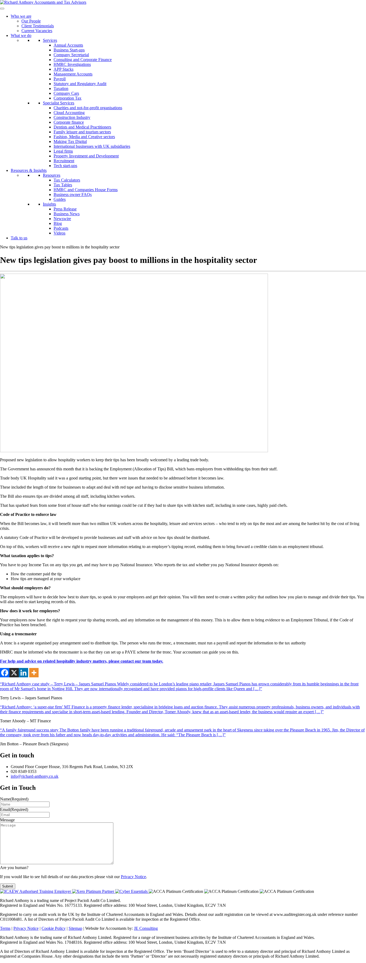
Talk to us (19, 238)
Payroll (60, 79)
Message (7, 820)
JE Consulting (146, 928)
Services (50, 40)
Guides (60, 199)
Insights (49, 204)
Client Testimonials (37, 26)
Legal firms (63, 151)
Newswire (62, 218)
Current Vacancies (36, 30)
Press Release (65, 209)
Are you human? (14, 867)
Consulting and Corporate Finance (83, 59)
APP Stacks (63, 69)
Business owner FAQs (73, 194)
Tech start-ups (65, 165)
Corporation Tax (67, 98)
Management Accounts (73, 74)
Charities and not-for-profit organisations (88, 107)
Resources (51, 175)
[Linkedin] (23, 672)
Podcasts (61, 228)
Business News (67, 214)
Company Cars (66, 93)
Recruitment (64, 160)
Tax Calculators (67, 180)
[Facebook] (4, 672)
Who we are (21, 16)
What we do (21, 35)
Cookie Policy (54, 928)
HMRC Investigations (72, 64)
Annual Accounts (68, 45)
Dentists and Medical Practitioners (82, 127)
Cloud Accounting (69, 112)
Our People (31, 21)
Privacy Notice (133, 876)
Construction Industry (72, 117)
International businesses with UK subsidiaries (92, 146)
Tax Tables (63, 185)
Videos (59, 233)
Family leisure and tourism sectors (82, 132)
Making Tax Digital (70, 141)
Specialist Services (58, 103)
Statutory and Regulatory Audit (80, 83)
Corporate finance (69, 122)
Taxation (61, 88)
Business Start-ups (69, 50)
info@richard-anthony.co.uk (34, 776)
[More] (34, 672)
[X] (14, 672)
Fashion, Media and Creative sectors (84, 136)
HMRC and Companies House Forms (86, 189)
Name (14, 799)
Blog (58, 223)
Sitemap (75, 928)
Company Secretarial (71, 54)
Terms (5, 928)
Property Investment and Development (86, 156)
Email (14, 809)
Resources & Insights (29, 170)
